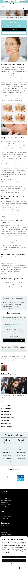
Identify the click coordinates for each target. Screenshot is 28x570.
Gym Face (16, 306)
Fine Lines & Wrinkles (7, 304)
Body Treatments (5, 494)
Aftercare (10, 347)
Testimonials (22, 347)
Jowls (3, 306)
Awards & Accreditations (6, 528)
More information (7, 458)
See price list (14, 29)
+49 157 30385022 (23, 5)
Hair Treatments (4, 498)
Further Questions (16, 347)
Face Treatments (5, 496)
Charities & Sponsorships (6, 534)
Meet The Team (4, 530)
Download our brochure (9, 1)
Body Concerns (4, 514)
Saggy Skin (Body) (19, 302)
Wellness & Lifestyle (5, 506)
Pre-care (4, 347)
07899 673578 (8, 327)
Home (7, 17)
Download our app (21, 1)
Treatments (12, 17)
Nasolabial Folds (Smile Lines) (10, 308)
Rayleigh (21, 440)
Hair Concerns (4, 518)
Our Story (3, 525)
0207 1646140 (18, 324)
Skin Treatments (4, 502)
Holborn (7, 440)
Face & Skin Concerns (6, 516)
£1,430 (18, 25)
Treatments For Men (5, 504)
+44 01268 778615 (14, 5)
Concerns (4, 511)
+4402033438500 (4, 5)
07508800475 (7, 455)
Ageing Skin (9, 306)
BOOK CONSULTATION (9, 340)
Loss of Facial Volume (7, 302)
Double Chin (17, 304)
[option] (14, 388)
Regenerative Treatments (6, 500)
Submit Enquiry (20, 340)
